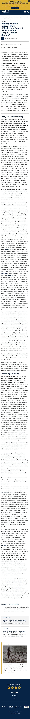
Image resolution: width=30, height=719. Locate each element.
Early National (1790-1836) (11, 16)
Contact (14, 695)
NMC (19, 713)
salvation (10, 275)
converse (3, 545)
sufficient (4, 273)
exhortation (18, 588)
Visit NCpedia (15, 8)
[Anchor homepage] (5, 11)
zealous (25, 465)
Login (14, 697)
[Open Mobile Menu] (25, 12)
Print (4, 47)
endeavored (4, 492)
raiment (7, 249)
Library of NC (19, 636)
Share (9, 47)
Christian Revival (21, 16)
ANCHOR (3, 16)
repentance (4, 337)
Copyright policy (18, 711)
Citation (14, 47)
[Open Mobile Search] (27, 12)
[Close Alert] (29, 1)
